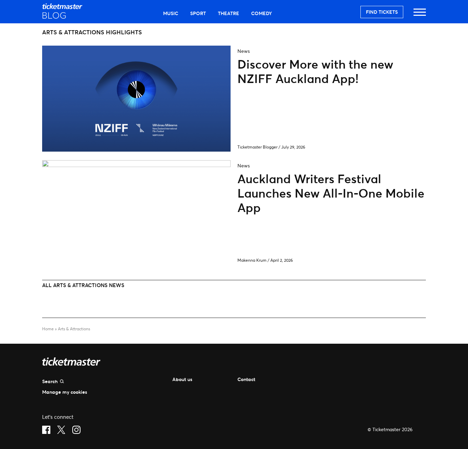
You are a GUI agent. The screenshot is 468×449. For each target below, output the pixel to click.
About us (182, 379)
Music (170, 13)
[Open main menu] (420, 15)
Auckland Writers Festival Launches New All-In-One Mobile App (330, 192)
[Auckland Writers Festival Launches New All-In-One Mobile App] (136, 165)
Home (48, 328)
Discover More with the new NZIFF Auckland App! (315, 71)
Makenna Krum (252, 260)
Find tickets (382, 12)
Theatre (228, 13)
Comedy (261, 13)
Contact (246, 379)
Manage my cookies (64, 392)
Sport (198, 13)
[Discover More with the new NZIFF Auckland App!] (136, 149)
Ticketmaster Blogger (257, 147)
